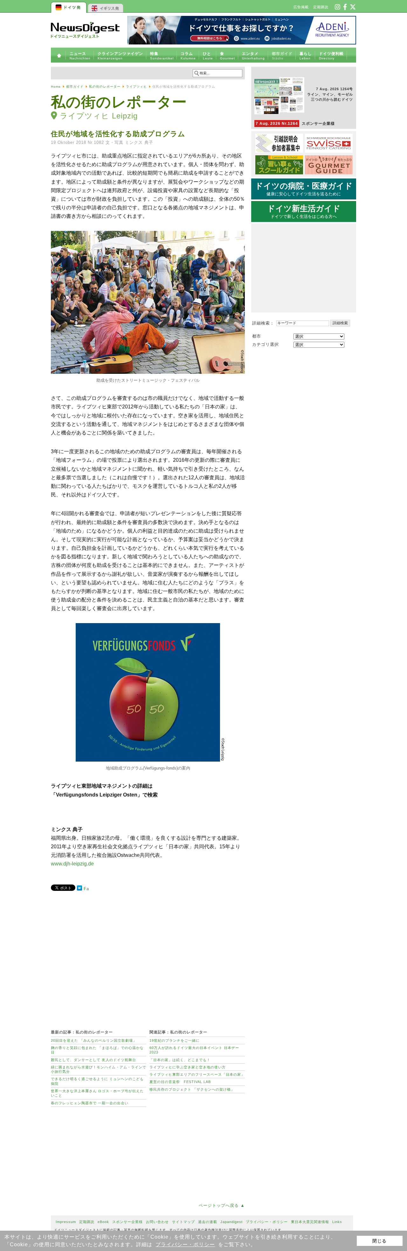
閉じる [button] (379, 1240)
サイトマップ (183, 1222)
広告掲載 (301, 7)
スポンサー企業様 (295, 123)
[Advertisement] (148, 957)
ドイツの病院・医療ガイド (304, 189)
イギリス (105, 6)
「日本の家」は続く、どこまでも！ (179, 1060)
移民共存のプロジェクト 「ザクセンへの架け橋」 (192, 1089)
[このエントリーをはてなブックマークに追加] (79, 889)
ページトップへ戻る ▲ (222, 1205)
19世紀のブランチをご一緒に (174, 1040)
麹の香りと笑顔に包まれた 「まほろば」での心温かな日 (97, 1050)
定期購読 (320, 7)
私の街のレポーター (105, 86)
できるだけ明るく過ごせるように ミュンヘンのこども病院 (97, 1081)
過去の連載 (207, 1222)
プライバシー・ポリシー (185, 1244)
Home (56, 86)
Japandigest (231, 1222)
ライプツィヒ (136, 86)
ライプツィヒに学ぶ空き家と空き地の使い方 (187, 1067)
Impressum (66, 1222)
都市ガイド (75, 86)
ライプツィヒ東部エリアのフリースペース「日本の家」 (197, 1074)
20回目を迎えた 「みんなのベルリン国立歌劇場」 (94, 1040)
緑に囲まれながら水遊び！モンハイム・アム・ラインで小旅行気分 (98, 1069)
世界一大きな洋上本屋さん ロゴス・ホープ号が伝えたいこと (97, 1093)
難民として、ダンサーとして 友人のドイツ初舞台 (93, 1060)
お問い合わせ (157, 1222)
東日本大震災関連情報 (310, 1222)
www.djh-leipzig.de (72, 863)
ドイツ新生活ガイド (304, 211)
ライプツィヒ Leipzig (99, 115)
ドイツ (69, 6)
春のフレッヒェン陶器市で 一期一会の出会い (89, 1103)
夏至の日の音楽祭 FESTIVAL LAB (180, 1082)
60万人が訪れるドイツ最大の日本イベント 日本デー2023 (194, 1050)
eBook (103, 1222)
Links (337, 1222)
